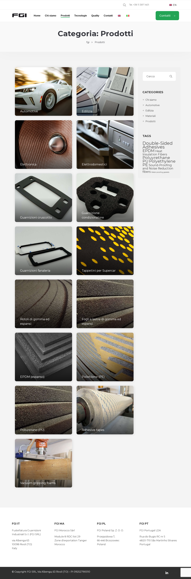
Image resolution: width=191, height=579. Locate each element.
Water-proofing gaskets (160, 172)
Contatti (108, 15)
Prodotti (65, 15)
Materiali (150, 116)
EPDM (149, 150)
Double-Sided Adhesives (158, 145)
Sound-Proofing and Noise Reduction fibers (158, 168)
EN (174, 5)
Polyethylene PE (159, 163)
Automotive (152, 105)
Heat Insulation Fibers (155, 152)
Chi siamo (50, 15)
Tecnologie (80, 15)
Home (37, 15)
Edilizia (149, 110)
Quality (95, 15)
